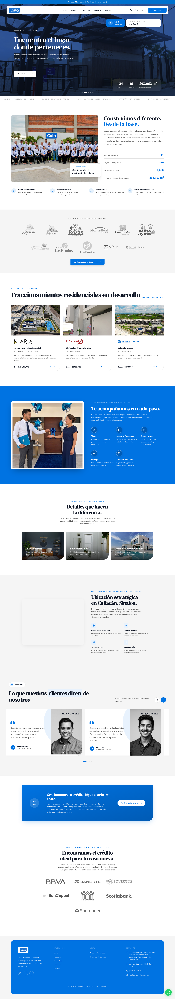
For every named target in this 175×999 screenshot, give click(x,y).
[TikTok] (31, 973)
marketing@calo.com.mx (139, 975)
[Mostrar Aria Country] (84, 92)
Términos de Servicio (98, 957)
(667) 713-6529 (135, 971)
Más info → (53, 367)
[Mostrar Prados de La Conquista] (90, 92)
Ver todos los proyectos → (153, 297)
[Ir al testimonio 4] (91, 761)
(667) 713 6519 (140, 10)
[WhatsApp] (168, 992)
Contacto (108, 10)
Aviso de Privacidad (97, 953)
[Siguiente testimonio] (163, 700)
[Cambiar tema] (130, 10)
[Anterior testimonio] (157, 700)
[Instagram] (20, 973)
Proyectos (86, 10)
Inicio (65, 10)
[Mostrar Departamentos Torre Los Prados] (92, 92)
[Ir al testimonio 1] (85, 761)
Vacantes (97, 10)
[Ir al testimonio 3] (89, 761)
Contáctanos (156, 10)
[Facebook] (26, 973)
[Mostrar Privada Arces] (87, 92)
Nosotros (74, 10)
